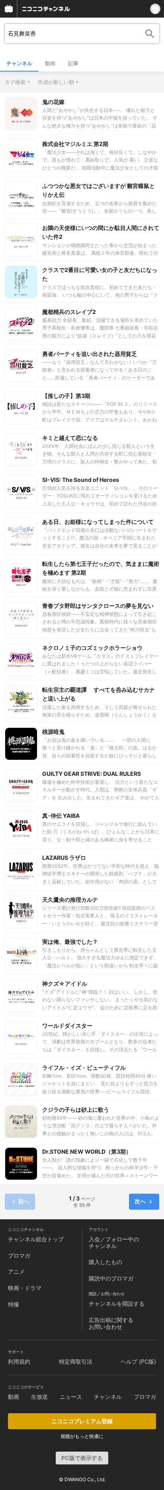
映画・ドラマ (24, 1287)
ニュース (71, 1396)
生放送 (39, 1396)
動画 (50, 63)
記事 (73, 63)
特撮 (13, 1304)
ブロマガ (19, 1255)
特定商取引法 (75, 1361)
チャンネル (19, 63)
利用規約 (19, 1361)
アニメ (16, 1271)
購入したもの (105, 1261)
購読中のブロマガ (111, 1278)
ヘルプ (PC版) (138, 1361)
